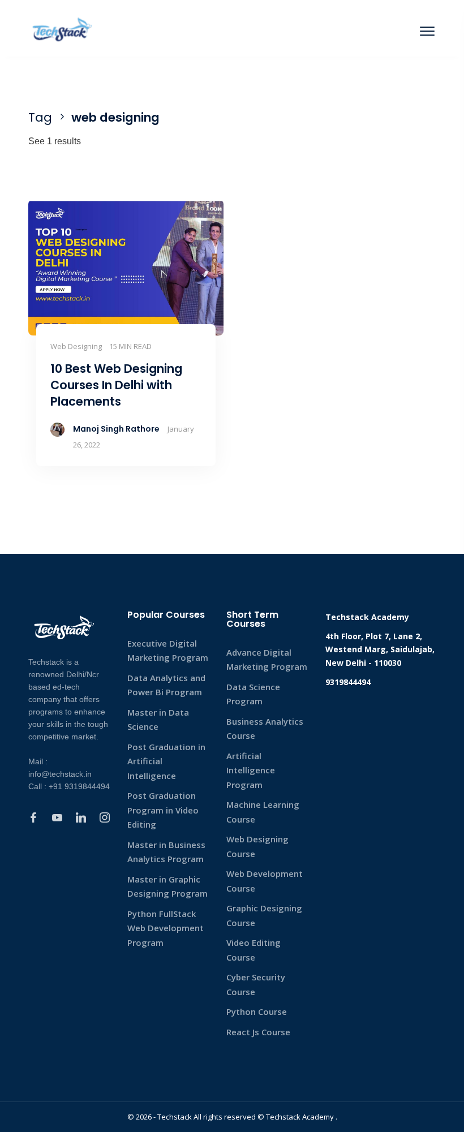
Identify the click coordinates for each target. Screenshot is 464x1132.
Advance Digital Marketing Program (266, 660)
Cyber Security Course (255, 984)
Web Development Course (264, 881)
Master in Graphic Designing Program (167, 886)
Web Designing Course (257, 846)
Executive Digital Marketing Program (167, 651)
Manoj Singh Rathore (116, 428)
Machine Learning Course (262, 812)
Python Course (256, 1011)
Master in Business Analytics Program (166, 852)
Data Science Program (253, 694)
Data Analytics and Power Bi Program (166, 685)
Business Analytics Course (264, 729)
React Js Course (258, 1032)
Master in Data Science (158, 720)
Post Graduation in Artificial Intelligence (166, 761)
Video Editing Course (253, 950)
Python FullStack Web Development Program (165, 928)
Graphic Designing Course (264, 915)
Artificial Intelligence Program (250, 770)
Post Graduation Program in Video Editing (163, 810)
